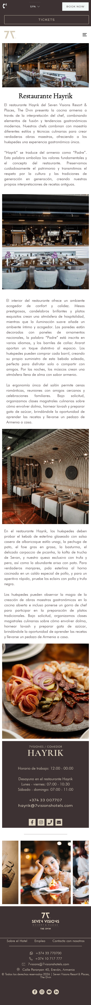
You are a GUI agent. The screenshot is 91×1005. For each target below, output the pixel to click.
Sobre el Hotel (17, 941)
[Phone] (50, 822)
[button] (38, 6)
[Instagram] (41, 822)
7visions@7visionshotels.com (48, 964)
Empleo (39, 941)
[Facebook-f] (32, 822)
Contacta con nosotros (68, 941)
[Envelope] (58, 822)
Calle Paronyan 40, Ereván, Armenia (48, 970)
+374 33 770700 (48, 953)
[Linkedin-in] (56, 991)
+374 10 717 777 (48, 959)
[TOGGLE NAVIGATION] (73, 34)
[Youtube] (49, 991)
